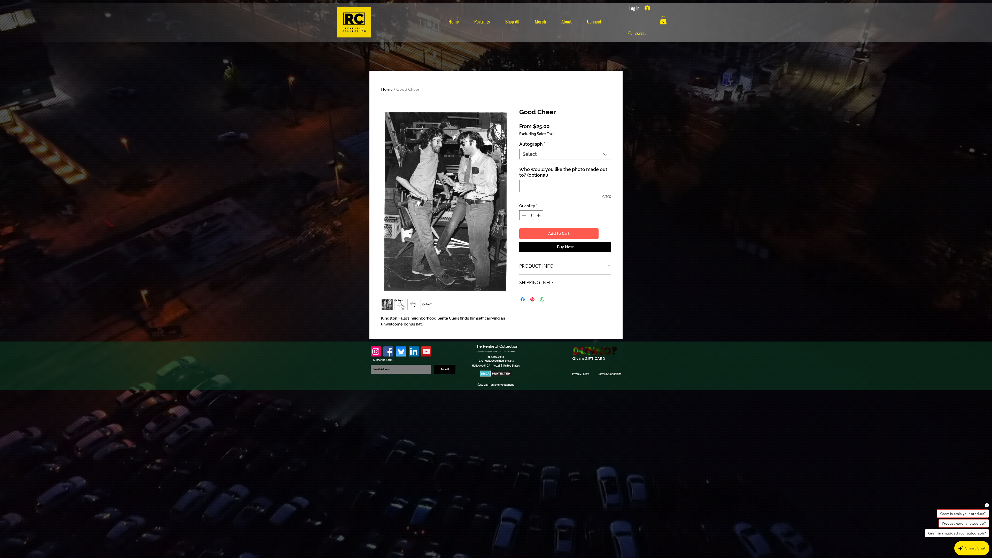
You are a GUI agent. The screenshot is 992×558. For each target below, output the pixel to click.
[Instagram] (376, 351)
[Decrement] (523, 215)
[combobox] (565, 154)
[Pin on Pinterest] (532, 299)
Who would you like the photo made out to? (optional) (563, 172)
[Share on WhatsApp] (542, 299)
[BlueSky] (401, 351)
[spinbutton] (531, 215)
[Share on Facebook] (523, 299)
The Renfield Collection (496, 346)
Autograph (532, 144)
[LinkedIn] (414, 351)
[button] (663, 20)
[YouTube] (426, 351)
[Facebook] (388, 351)
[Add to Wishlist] (606, 233)
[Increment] (539, 215)
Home (387, 89)
